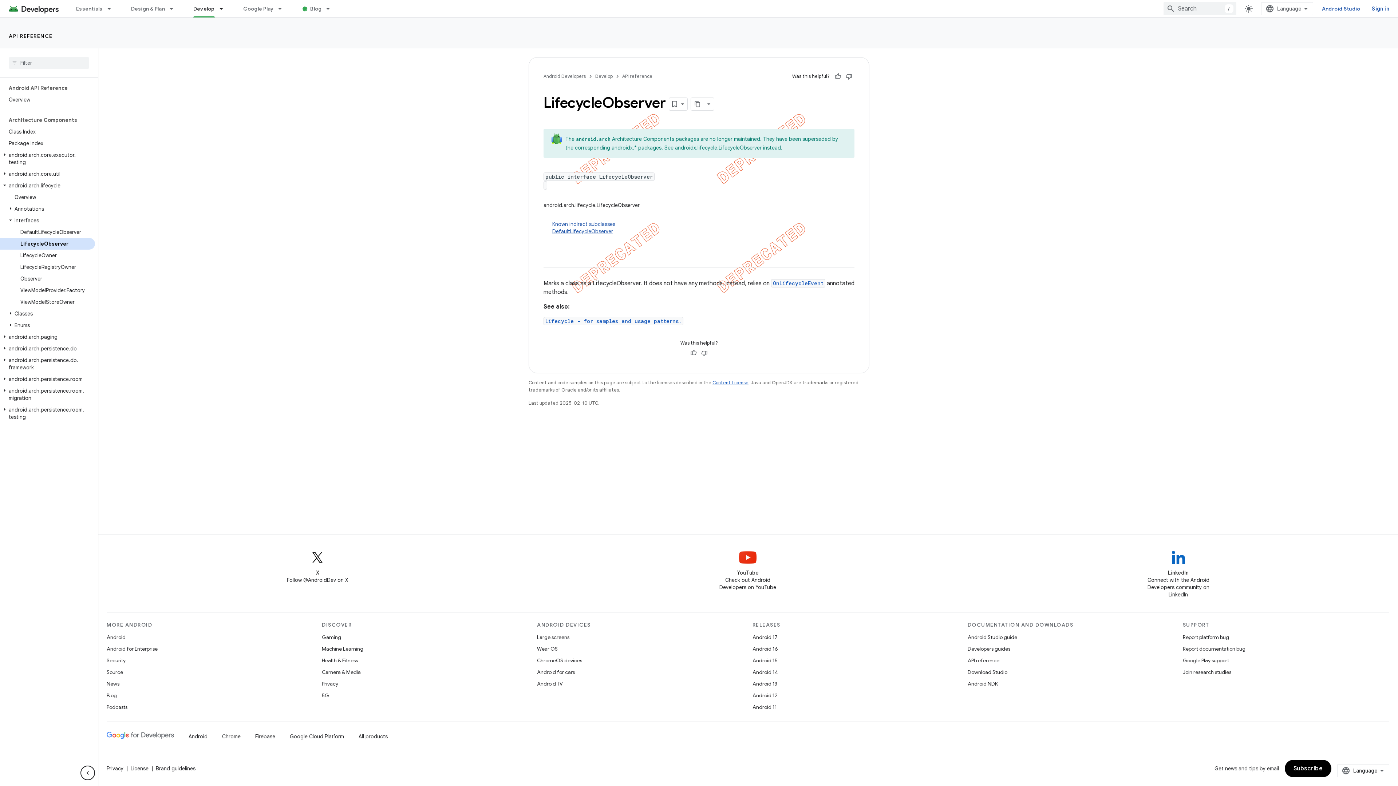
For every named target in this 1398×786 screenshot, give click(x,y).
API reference (31, 36)
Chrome (231, 736)
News (113, 683)
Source (115, 672)
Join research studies (1207, 672)
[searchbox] (49, 63)
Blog (315, 8)
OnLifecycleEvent (798, 283)
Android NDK (983, 683)
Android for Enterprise (132, 649)
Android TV (550, 683)
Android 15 (765, 660)
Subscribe (1308, 768)
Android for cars (556, 672)
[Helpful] (838, 76)
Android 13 (765, 683)
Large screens (553, 637)
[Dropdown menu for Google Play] (283, 8)
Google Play (258, 8)
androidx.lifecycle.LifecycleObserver (718, 147)
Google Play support (1206, 660)
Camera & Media (341, 672)
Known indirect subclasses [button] (583, 228)
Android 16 (765, 649)
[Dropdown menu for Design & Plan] (175, 8)
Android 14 (765, 672)
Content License (730, 383)
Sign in (1380, 8)
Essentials (89, 8)
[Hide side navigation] (87, 773)
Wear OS (547, 649)
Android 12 (765, 695)
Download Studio (987, 672)
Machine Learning (342, 649)
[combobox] (1200, 8)
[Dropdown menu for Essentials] (112, 8)
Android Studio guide (992, 637)
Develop (204, 8)
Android (116, 637)
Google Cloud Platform (317, 736)
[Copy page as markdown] (697, 104)
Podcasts (117, 707)
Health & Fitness (340, 660)
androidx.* (624, 147)
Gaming (331, 637)
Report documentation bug (1214, 649)
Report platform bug (1206, 637)
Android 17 (765, 637)
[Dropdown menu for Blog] (331, 8)
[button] (47, 158)
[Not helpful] (849, 76)
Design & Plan (148, 8)
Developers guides (989, 649)
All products (373, 736)
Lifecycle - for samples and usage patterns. (613, 321)
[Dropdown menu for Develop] (224, 8)
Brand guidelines (176, 768)
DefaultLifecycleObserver (582, 231)
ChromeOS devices (559, 660)
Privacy (330, 683)
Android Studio (1341, 8)
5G (325, 695)
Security (116, 660)
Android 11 (765, 707)
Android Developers (565, 76)
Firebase (265, 736)
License (140, 768)
